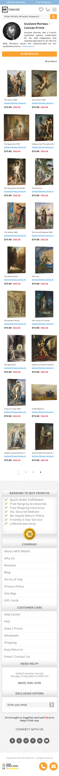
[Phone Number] (43, 766)
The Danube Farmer (12, 320)
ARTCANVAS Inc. (27, 758)
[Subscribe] (51, 704)
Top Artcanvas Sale (29, 2)
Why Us (9, 558)
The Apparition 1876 (12, 144)
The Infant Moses (11, 276)
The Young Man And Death (14, 188)
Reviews (10, 565)
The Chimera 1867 (39, 99)
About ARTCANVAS (17, 551)
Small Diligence (38, 408)
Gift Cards (11, 600)
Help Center (12, 614)
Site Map (10, 593)
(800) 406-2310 (29, 683)
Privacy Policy (14, 586)
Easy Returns (13, 649)
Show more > (29, 46)
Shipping (10, 642)
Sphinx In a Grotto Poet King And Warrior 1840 (43, 364)
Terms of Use (13, 579)
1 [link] (18, 472)
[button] (47, 9)
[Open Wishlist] (41, 9)
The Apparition (10, 364)
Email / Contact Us (17, 656)
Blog (7, 572)
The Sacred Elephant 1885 (42, 232)
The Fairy (35, 276)
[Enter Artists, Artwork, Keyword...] (53, 16)
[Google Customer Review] (10, 766)
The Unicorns (37, 188)
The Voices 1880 (10, 99)
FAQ (7, 621)
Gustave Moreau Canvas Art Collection (15, 103)
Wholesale (11, 635)
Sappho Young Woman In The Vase (15, 453)
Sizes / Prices (13, 628)
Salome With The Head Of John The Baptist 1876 (43, 453)
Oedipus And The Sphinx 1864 (43, 144)
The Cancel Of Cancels (41, 320)
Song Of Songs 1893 (12, 408)
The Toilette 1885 (11, 232)
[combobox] (29, 16)
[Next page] (41, 472)
